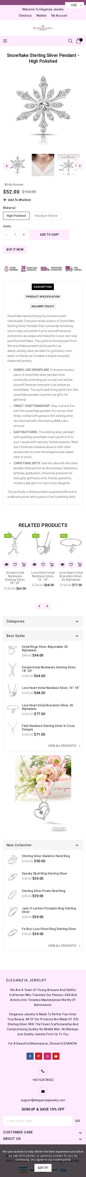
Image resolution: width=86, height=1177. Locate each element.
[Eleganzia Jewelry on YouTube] (56, 1055)
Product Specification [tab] (42, 296)
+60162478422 (43, 1079)
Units (7, 226)
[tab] (43, 287)
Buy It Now (14, 249)
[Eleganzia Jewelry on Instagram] (47, 1055)
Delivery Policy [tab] (43, 306)
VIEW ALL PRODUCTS (65, 746)
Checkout (25, 15)
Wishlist (41, 15)
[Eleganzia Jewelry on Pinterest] (39, 1055)
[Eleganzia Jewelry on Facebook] (30, 1055)
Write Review (14, 184)
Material (9, 207)
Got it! (43, 1168)
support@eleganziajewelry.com (43, 1100)
